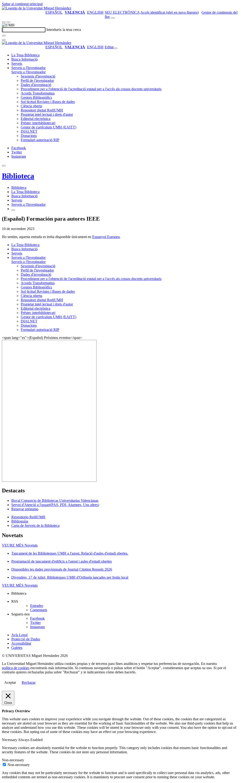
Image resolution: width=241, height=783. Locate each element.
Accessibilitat (21, 643)
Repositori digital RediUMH (42, 110)
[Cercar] (4, 35)
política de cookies (15, 668)
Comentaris (38, 610)
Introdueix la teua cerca (63, 30)
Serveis (16, 64)
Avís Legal (19, 635)
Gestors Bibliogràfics (36, 97)
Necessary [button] (10, 740)
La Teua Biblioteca (25, 55)
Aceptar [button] (10, 682)
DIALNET (29, 131)
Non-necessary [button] (13, 760)
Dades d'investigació (36, 85)
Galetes (16, 648)
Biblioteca (18, 176)
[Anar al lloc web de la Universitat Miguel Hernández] (36, 8)
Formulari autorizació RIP (40, 140)
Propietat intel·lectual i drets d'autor (47, 114)
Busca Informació (24, 59)
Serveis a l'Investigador (28, 68)
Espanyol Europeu (106, 237)
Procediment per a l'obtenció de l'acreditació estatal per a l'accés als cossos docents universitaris (91, 89)
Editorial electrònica (35, 119)
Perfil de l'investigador (37, 80)
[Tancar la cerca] (4, 40)
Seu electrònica (122, 12)
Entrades (36, 606)
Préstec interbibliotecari (38, 123)
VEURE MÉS (20, 545)
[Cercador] (113, 18)
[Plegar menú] (115, 48)
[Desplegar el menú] (8, 22)
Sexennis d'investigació (38, 76)
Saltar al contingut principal (22, 4)
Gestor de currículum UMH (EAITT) (48, 127)
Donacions (29, 136)
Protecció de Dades (25, 639)
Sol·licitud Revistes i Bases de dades (48, 102)
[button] (28, 72)
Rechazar (29, 682)
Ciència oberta (31, 106)
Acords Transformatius (38, 93)
